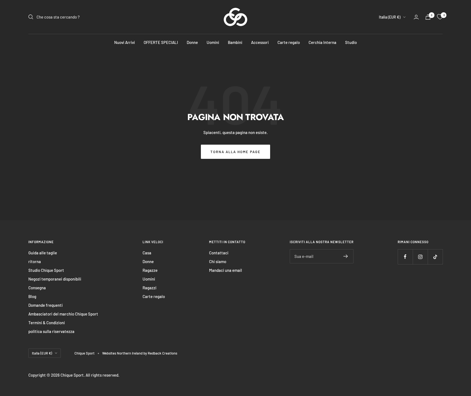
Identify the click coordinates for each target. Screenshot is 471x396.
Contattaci (218, 252)
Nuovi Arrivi (124, 42)
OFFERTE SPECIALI (161, 42)
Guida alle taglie (42, 252)
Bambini (235, 42)
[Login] (416, 17)
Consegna (37, 287)
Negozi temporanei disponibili (54, 278)
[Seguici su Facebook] (405, 256)
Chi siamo (217, 261)
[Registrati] (345, 256)
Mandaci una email (225, 270)
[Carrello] (428, 17)
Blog (32, 296)
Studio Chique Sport (46, 270)
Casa (147, 252)
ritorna (34, 261)
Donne (192, 42)
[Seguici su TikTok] (435, 256)
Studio (351, 42)
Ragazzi (149, 287)
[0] (440, 17)
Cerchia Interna (322, 42)
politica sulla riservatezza (51, 331)
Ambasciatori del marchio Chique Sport (63, 313)
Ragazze (150, 270)
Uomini (213, 42)
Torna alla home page (235, 152)
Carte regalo (288, 42)
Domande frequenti (45, 305)
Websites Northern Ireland (122, 353)
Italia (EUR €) (389, 17)
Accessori (260, 42)
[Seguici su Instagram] (420, 256)
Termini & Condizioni (46, 322)
